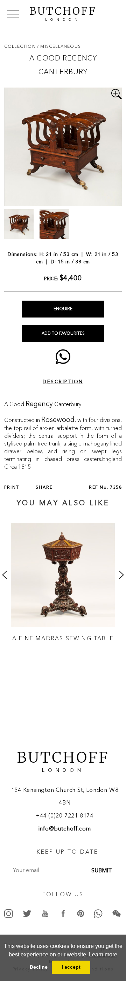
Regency (39, 404)
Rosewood (58, 420)
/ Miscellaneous (59, 46)
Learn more (103, 954)
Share (44, 488)
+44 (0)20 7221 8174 (64, 816)
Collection (20, 46)
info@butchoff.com (64, 829)
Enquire (63, 309)
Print (11, 488)
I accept (71, 967)
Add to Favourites (63, 334)
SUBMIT (101, 871)
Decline (39, 967)
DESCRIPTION (63, 381)
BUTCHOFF (63, 13)
